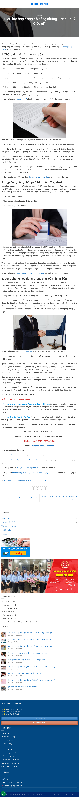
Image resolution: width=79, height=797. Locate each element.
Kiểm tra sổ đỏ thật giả (9, 756)
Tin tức (39, 15)
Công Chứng (45, 794)
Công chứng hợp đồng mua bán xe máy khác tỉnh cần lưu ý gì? (30, 646)
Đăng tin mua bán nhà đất (10, 766)
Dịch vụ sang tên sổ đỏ (9, 753)
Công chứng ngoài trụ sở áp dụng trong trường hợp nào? (27, 653)
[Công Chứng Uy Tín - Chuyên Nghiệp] (39, 4)
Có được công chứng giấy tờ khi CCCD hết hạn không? (27, 660)
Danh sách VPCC (7, 740)
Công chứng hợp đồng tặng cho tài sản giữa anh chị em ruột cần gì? (32, 667)
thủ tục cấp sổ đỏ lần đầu (39, 177)
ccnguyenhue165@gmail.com (42, 446)
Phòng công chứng (56, 794)
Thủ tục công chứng (8, 526)
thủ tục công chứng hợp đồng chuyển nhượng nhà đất (33, 473)
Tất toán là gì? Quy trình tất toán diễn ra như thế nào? (25, 480)
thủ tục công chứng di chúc (28, 468)
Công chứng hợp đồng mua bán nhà (30, 273)
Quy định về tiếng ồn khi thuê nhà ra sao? (22, 687)
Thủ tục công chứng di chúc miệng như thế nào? (21, 498)
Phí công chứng (40, 723)
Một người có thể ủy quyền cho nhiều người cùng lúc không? (29, 639)
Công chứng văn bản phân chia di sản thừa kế (22, 460)
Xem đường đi (40, 718)
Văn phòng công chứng (9, 749)
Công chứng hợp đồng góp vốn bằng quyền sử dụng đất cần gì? (30, 633)
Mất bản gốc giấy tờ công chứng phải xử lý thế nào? (26, 673)
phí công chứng (26, 351)
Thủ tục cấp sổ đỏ (8, 522)
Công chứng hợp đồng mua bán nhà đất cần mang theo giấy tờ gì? (31, 680)
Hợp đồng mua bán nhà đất (10, 760)
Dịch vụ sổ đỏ (21, 99)
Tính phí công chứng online (10, 763)
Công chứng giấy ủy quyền (14, 455)
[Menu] (2, 4)
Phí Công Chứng (7, 530)
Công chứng (5, 518)
